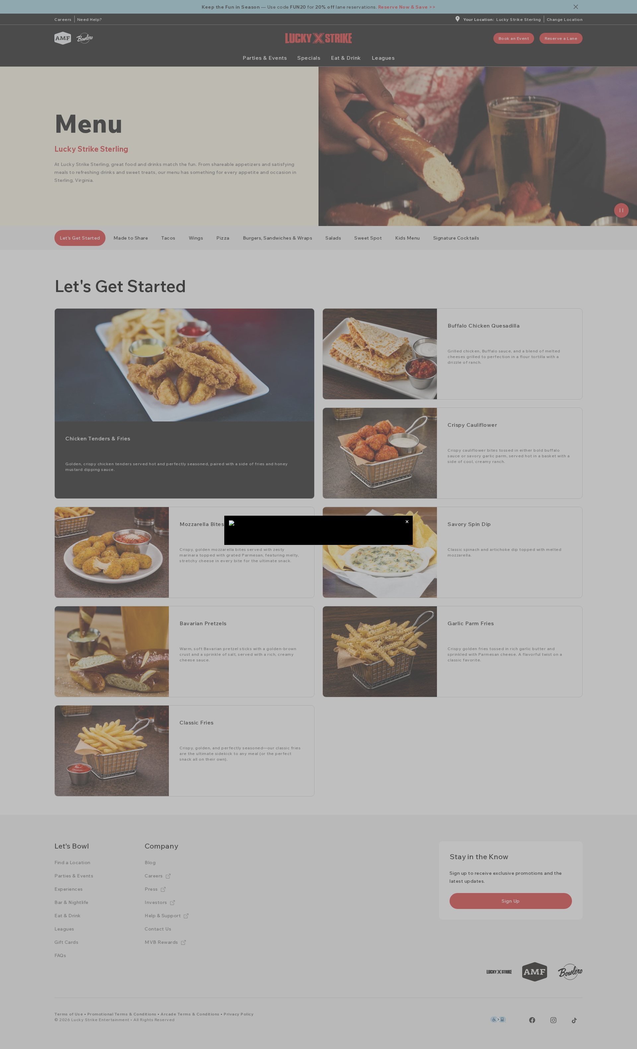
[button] (407, 521)
